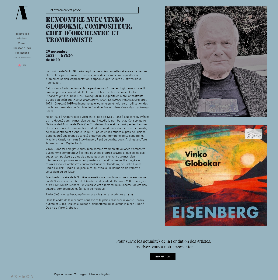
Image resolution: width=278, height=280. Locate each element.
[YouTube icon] (19, 276)
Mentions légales (99, 274)
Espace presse (63, 274)
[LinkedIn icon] (23, 276)
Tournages (80, 274)
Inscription (162, 256)
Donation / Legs (22, 47)
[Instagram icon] (27, 276)
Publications (22, 52)
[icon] (31, 276)
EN (24, 65)
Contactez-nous (22, 57)
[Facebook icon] (11, 276)
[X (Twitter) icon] (15, 276)
